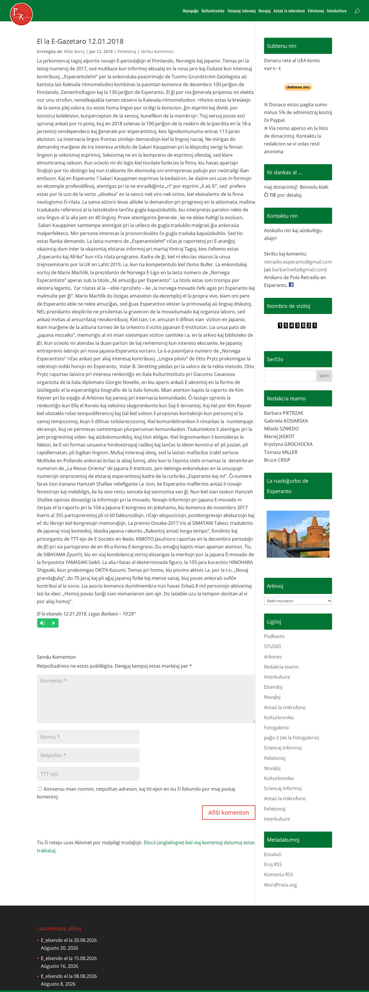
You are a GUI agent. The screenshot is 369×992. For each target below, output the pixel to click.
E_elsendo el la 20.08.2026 (69, 940)
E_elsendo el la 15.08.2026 (69, 958)
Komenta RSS (278, 874)
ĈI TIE (270, 195)
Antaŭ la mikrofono (289, 11)
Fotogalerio (276, 727)
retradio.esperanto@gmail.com (298, 262)
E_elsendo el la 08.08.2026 (69, 976)
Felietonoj (316, 11)
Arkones (273, 657)
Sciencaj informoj (241, 11)
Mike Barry (74, 51)
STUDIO (272, 646)
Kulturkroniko (213, 11)
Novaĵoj (272, 697)
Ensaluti (272, 854)
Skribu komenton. (158, 51)
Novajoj (265, 11)
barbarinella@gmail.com (298, 269)
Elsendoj (273, 687)
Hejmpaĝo (191, 11)
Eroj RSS (273, 864)
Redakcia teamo (281, 667)
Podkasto (274, 636)
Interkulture (337, 11)
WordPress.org (280, 885)
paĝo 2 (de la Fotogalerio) (291, 737)
